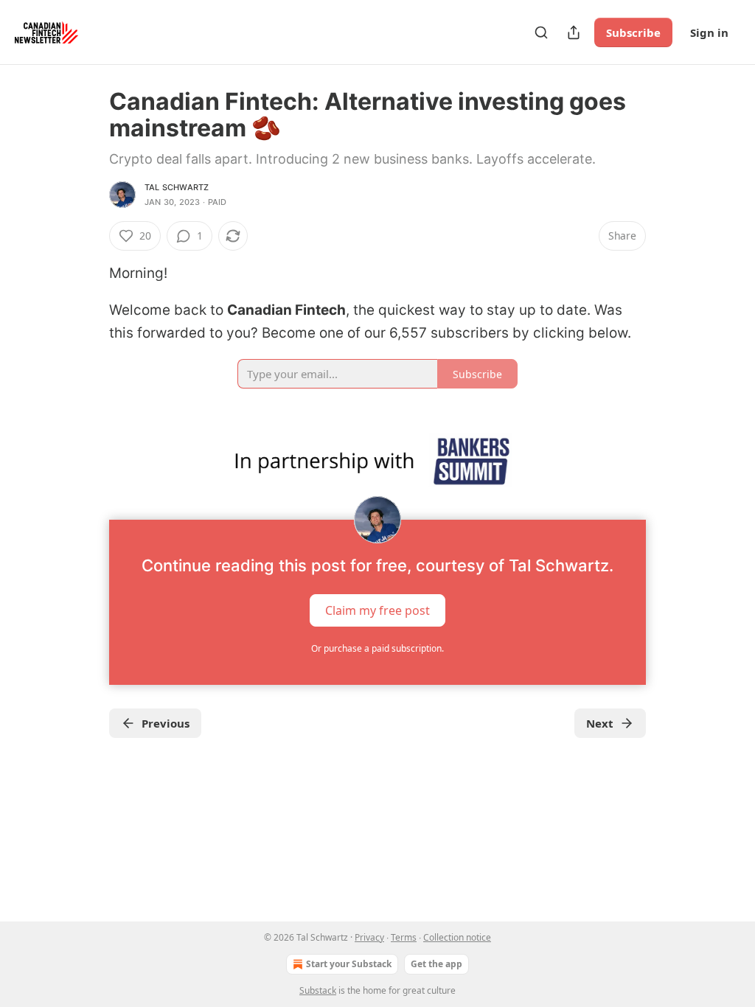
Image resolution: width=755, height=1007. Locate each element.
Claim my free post (377, 610)
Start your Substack (349, 964)
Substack (317, 990)
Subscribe (633, 32)
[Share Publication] (573, 32)
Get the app (436, 964)
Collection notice (457, 937)
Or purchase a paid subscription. (377, 648)
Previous (165, 723)
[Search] (541, 32)
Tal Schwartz (177, 187)
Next (599, 723)
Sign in (709, 32)
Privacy (369, 937)
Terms (404, 937)
